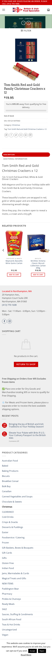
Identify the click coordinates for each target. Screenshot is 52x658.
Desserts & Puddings (12, 527)
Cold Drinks (8, 516)
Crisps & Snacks (10, 522)
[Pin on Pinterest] (25, 135)
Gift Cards (7, 552)
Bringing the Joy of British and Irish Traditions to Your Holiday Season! (26, 425)
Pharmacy (7, 593)
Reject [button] (42, 651)
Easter (5, 532)
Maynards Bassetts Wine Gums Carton (14, 262)
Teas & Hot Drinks (11, 624)
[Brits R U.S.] (26, 10)
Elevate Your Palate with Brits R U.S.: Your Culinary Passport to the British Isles (27, 435)
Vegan (5, 634)
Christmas (29, 19)
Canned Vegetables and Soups (17, 496)
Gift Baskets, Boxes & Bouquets (17, 547)
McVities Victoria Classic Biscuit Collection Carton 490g (38, 264)
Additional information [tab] (15, 159)
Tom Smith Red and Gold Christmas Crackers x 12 (27, 129)
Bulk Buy (6, 486)
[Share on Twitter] (16, 135)
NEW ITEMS (7, 583)
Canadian (6, 491)
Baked (5, 465)
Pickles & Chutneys (11, 598)
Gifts (4, 557)
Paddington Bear (10, 588)
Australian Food (10, 460)
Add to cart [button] (14, 275)
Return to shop (26, 364)
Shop (21, 19)
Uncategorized (9, 629)
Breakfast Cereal (10, 481)
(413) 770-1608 (9, 304)
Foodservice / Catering (13, 537)
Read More (26, 654)
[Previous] (3, 255)
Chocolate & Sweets (12, 501)
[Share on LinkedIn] (30, 135)
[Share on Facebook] (11, 135)
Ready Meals (8, 604)
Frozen (5, 542)
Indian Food (8, 568)
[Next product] (23, 23)
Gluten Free (8, 563)
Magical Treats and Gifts (14, 578)
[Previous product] (29, 23)
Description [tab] (9, 154)
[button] (3, 10)
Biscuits (6, 476)
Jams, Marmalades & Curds (15, 573)
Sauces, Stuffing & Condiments (17, 614)
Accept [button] (32, 651)
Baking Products (10, 470)
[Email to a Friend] (21, 135)
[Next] (48, 255)
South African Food (11, 619)
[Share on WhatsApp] (6, 135)
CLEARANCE (8, 511)
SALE (4, 609)
